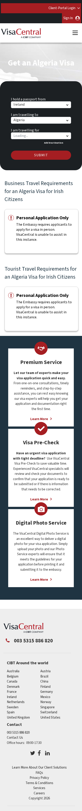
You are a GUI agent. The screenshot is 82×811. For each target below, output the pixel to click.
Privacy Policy (39, 777)
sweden (12, 707)
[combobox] (40, 135)
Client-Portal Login (62, 8)
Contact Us (15, 737)
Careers (39, 793)
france (12, 691)
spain (11, 712)
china (44, 681)
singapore (47, 707)
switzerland (48, 712)
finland (45, 686)
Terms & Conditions (39, 783)
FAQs (39, 772)
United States (50, 717)
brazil (44, 676)
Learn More (39, 579)
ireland (12, 697)
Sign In (68, 18)
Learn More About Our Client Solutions (39, 767)
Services (39, 788)
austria (45, 671)
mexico (45, 697)
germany (46, 691)
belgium (12, 676)
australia (13, 671)
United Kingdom (18, 717)
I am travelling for (25, 129)
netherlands (16, 702)
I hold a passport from (28, 98)
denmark (13, 686)
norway (45, 702)
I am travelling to (24, 114)
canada (12, 681)
